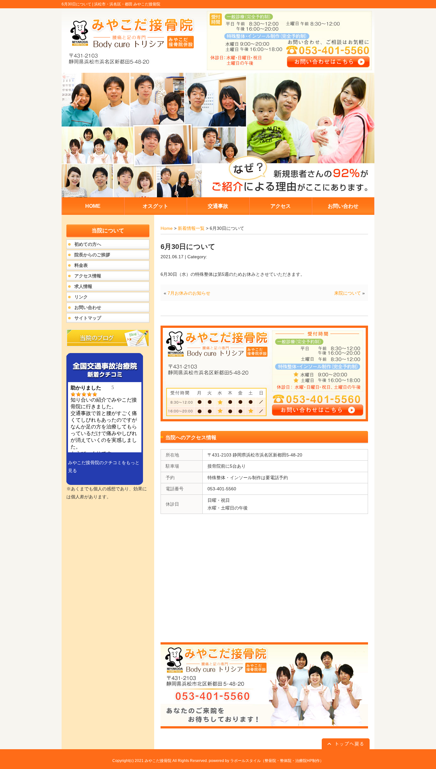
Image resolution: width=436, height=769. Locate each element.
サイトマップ (87, 317)
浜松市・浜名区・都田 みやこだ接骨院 (127, 4)
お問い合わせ (87, 307)
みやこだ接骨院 (158, 760)
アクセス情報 (87, 275)
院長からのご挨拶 (92, 254)
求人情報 (83, 286)
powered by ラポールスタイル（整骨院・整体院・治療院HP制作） (266, 760)
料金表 (81, 265)
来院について (347, 293)
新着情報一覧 (191, 228)
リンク (81, 296)
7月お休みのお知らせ (189, 293)
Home (167, 228)
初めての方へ (87, 244)
